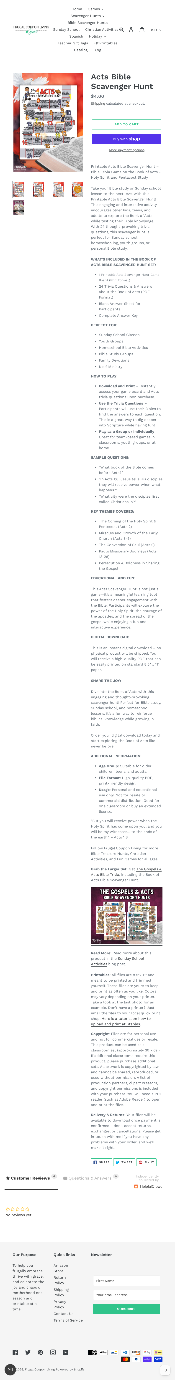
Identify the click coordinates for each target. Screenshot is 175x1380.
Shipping (98, 103)
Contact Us (63, 1314)
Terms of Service (68, 1320)
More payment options (126, 150)
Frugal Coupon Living (40, 1369)
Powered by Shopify (70, 1369)
